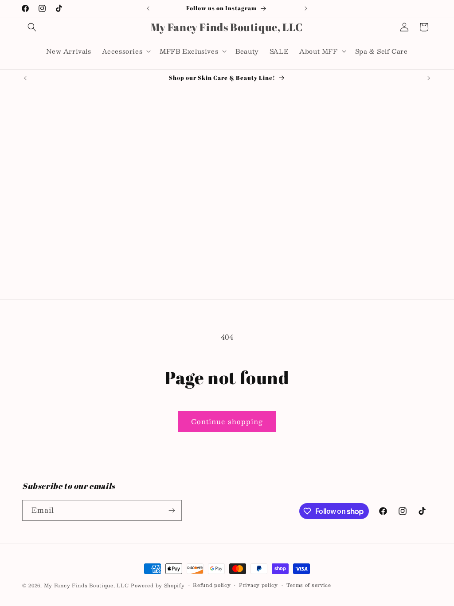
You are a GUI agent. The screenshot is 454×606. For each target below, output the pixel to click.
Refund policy (212, 585)
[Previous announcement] (148, 8)
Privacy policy (258, 585)
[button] (32, 27)
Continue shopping (227, 421)
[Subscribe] (171, 510)
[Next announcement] (306, 8)
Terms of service (308, 585)
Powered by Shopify (158, 585)
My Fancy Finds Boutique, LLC (86, 585)
